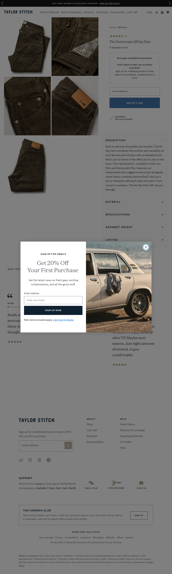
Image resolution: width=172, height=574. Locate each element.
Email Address (31, 293)
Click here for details (63, 319)
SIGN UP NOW (53, 310)
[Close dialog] (146, 247)
